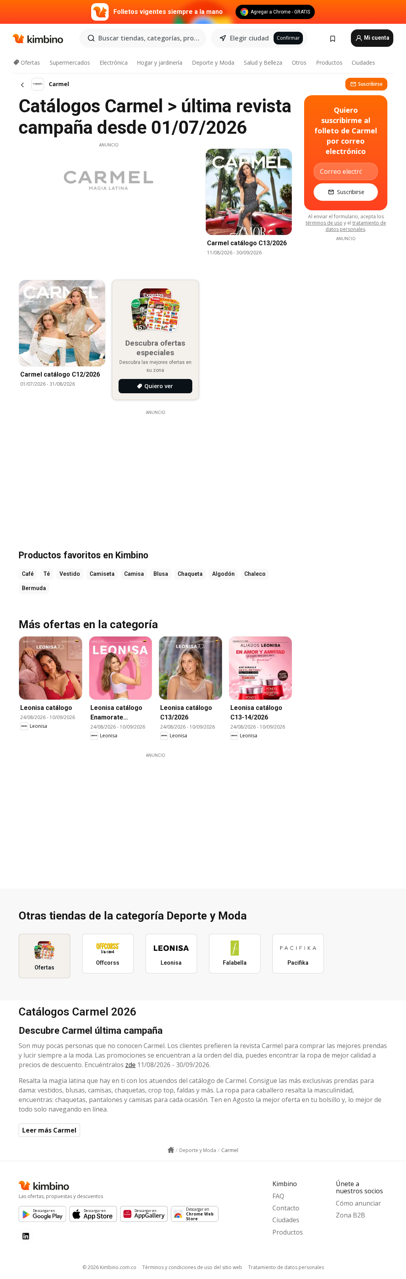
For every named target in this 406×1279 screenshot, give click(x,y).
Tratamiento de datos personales (286, 1267)
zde (130, 1064)
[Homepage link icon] (171, 1150)
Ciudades (363, 62)
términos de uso (324, 222)
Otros (299, 62)
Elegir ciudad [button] (249, 38)
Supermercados (70, 62)
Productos (329, 62)
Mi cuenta (376, 38)
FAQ (278, 1196)
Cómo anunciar (358, 1203)
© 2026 (109, 1267)
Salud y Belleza (263, 62)
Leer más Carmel (49, 1130)
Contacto (285, 1208)
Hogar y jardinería (159, 62)
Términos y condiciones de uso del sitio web (192, 1267)
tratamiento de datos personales (356, 226)
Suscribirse (370, 84)
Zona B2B (350, 1215)
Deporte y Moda (213, 62)
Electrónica (114, 62)
